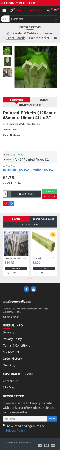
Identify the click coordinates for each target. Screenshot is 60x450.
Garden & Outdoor (26, 33)
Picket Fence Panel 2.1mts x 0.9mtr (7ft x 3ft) (16, 258)
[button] (33, 86)
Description (16, 100)
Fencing (48, 33)
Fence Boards (15, 38)
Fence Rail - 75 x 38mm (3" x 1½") (44, 258)
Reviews (44, 100)
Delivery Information (30, 105)
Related (16, 219)
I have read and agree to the (25, 428)
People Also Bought (43, 219)
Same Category (30, 225)
